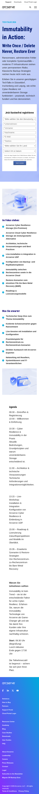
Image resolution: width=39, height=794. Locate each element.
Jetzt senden (20, 163)
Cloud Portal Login (30, 2)
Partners (5, 706)
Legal (4, 770)
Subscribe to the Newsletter (12, 774)
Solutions (5, 699)
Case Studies (7, 733)
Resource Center (8, 721)
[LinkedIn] (8, 690)
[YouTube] (17, 690)
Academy (5, 725)
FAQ (3, 743)
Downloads (18, 2)
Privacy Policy (24, 791)
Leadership (6, 755)
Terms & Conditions (9, 791)
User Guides (6, 740)
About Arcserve (8, 752)
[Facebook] (3, 690)
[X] (13, 690)
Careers (5, 759)
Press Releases (7, 763)
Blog (4, 729)
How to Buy (6, 702)
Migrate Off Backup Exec (11, 777)
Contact (5, 766)
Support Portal (7, 710)
